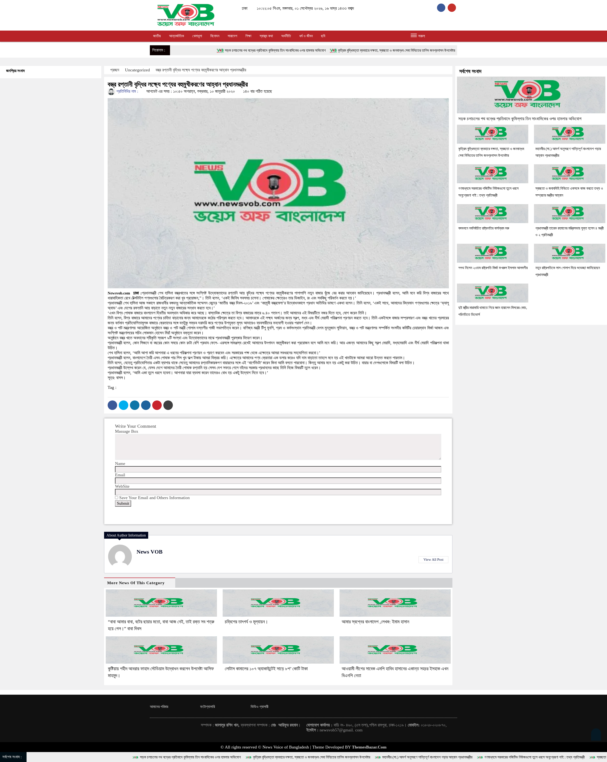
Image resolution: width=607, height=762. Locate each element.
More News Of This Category (136, 583)
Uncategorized (137, 70)
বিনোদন (214, 36)
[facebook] (442, 7)
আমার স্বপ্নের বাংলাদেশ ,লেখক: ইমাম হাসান (375, 621)
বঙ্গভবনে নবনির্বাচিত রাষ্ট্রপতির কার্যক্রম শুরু (483, 228)
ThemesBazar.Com (369, 747)
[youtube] (452, 7)
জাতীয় (157, 36)
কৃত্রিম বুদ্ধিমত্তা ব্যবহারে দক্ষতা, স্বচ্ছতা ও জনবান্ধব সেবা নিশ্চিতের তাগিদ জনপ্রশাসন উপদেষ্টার (322, 50)
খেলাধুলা (197, 36)
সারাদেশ (232, 36)
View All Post (433, 559)
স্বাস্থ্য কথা (266, 36)
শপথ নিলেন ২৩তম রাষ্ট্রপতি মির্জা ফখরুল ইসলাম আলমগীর (493, 268)
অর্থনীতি (286, 36)
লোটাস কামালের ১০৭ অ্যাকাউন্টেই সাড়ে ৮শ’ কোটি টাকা (266, 668)
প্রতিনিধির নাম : (126, 91)
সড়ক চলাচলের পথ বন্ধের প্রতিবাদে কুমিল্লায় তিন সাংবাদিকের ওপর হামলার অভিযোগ (201, 50)
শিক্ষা (248, 36)
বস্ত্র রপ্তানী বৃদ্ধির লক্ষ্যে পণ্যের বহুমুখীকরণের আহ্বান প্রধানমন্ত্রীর (201, 70)
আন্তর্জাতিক (176, 36)
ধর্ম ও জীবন (306, 36)
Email (120, 475)
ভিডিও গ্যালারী (259, 707)
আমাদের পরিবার (159, 707)
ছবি (323, 36)
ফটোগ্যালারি (207, 707)
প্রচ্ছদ (114, 70)
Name (120, 463)
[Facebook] (112, 405)
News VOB (149, 552)
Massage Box (126, 431)
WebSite (122, 486)
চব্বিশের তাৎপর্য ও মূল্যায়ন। (246, 621)
